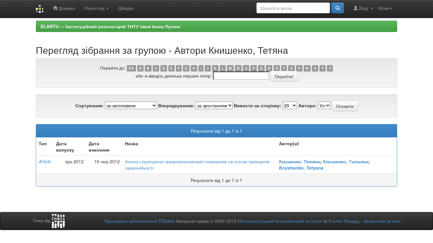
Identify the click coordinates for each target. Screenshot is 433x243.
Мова (383, 8)
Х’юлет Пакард (343, 221)
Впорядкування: (176, 105)
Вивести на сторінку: (257, 105)
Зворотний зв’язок (381, 221)
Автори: (307, 105)
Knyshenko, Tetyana (301, 168)
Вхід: (364, 8)
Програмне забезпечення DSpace (139, 221)
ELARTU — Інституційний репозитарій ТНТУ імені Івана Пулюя (110, 26)
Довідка (126, 8)
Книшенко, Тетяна (299, 161)
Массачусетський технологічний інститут (279, 221)
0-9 (131, 68)
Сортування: (89, 105)
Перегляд (95, 8)
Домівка (66, 8)
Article (45, 161)
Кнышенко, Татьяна (345, 161)
